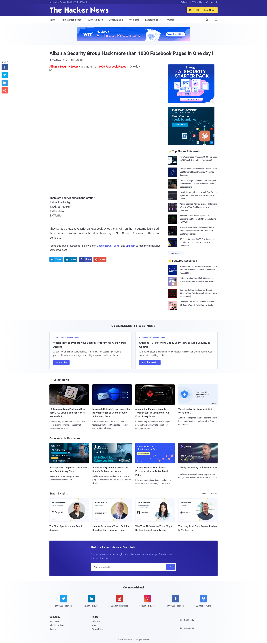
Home (52, 20)
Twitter (116, 245)
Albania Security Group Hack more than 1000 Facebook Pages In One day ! (131, 53)
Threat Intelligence (71, 20)
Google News (104, 245)
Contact (52, 629)
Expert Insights (153, 20)
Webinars (134, 20)
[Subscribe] (170, 567)
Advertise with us (56, 625)
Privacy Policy (97, 629)
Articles (214, 493)
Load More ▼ (176, 253)
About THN (54, 621)
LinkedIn (130, 245)
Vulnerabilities (95, 20)
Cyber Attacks (116, 20)
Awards (170, 20)
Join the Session (150, 362)
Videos (204, 493)
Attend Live (61, 362)
